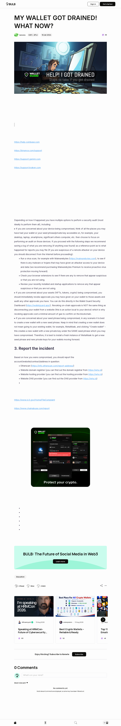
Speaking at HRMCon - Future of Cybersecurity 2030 (31, 631)
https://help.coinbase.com (27, 142)
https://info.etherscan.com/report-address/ (52, 366)
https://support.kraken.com (27, 167)
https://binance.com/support (28, 150)
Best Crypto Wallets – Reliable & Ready (71, 631)
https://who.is (95, 370)
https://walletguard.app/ (38, 305)
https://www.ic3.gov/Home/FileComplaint (34, 400)
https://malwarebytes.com (82, 258)
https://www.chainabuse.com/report (32, 408)
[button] (20, 35)
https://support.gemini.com (27, 159)
